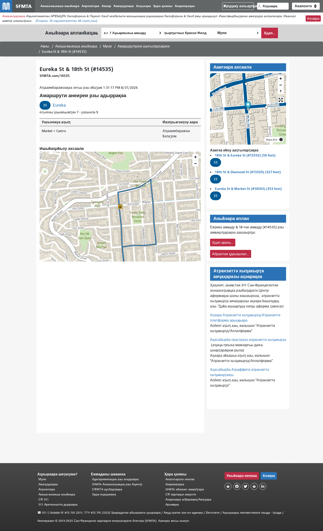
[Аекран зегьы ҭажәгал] (281, 100)
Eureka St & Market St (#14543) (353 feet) (248, 189)
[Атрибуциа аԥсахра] (281, 139)
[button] (306, 6)
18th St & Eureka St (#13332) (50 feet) (245, 155)
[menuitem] (59, 6)
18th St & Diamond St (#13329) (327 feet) (248, 172)
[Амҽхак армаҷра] (281, 85)
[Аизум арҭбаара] (281, 78)
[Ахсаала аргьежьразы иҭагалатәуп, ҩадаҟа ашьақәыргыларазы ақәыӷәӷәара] (281, 91)
